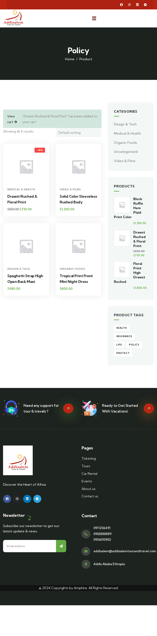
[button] (94, 18)
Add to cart (28, 178)
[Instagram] (129, 4)
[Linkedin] (137, 4)
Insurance (124, 336)
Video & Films (70, 189)
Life (119, 344)
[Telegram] (145, 4)
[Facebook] (121, 4)
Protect (123, 353)
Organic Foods (72, 268)
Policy (134, 344)
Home (69, 59)
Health (121, 328)
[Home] (13, 17)
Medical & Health (21, 189)
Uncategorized (126, 152)
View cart (11, 119)
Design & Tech (18, 268)
